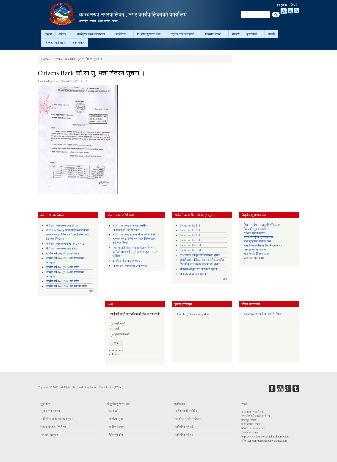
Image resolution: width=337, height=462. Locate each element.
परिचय (60, 34)
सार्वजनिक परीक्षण (184, 434)
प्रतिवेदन (119, 34)
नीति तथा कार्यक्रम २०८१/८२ (61, 248)
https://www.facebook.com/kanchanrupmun (265, 436)
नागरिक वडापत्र (116, 426)
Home (45, 59)
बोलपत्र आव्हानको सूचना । (194, 274)
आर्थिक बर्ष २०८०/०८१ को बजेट (62, 253)
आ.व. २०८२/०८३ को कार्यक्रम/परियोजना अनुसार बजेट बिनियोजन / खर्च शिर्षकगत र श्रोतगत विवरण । (67, 234)
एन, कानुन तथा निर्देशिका (53, 426)
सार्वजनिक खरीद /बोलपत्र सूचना (57, 419)
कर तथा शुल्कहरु (49, 434)
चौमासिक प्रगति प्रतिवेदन (188, 419)
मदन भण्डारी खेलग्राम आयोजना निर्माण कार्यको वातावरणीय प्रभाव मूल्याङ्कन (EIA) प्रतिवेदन (135, 252)
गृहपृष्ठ (48, 34)
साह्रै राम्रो (119, 323)
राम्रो (116, 328)
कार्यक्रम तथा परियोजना (89, 34)
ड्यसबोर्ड (250, 34)
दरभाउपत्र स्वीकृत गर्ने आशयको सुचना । (201, 255)
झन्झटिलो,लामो (121, 334)
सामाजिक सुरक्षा (116, 419)
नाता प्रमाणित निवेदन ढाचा (257, 241)
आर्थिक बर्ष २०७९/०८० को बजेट (62, 267)
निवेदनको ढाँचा (115, 434)
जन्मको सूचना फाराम (255, 250)
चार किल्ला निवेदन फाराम (257, 254)
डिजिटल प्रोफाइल (55, 42)
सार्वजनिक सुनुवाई (184, 426)
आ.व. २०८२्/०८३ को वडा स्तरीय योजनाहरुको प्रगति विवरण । (129, 228)
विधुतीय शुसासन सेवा (147, 34)
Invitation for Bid (190, 225)
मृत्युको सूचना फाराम (254, 233)
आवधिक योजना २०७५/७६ (126, 261)
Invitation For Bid (190, 245)
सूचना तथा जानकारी (181, 34)
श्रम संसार (78, 42)
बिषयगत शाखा (211, 34)
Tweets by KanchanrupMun (193, 314)
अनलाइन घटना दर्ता (254, 258)
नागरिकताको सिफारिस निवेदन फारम (263, 245)
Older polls (117, 350)
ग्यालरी (236, 34)
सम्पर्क (271, 34)
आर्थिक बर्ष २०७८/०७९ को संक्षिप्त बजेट (66, 286)
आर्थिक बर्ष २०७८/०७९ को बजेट (62, 281)
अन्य (91, 291)
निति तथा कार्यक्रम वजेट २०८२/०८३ (65, 244)
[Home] (62, 13)
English (282, 5)
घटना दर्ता (113, 410)
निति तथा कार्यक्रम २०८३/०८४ (62, 225)
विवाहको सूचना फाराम (255, 229)
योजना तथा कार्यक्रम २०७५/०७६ (130, 266)
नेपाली (293, 5)
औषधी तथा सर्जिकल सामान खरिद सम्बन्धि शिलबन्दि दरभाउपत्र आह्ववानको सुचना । (202, 262)
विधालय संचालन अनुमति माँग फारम (262, 225)
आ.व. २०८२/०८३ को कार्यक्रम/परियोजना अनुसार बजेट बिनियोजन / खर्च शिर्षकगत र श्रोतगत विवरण (134, 238)
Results (115, 354)
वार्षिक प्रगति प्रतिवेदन (186, 410)
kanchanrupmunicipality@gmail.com (267, 440)
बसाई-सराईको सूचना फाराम (258, 237)
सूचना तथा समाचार (50, 410)
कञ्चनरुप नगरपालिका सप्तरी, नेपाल (263, 314)
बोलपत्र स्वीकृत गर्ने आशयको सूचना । (200, 269)
